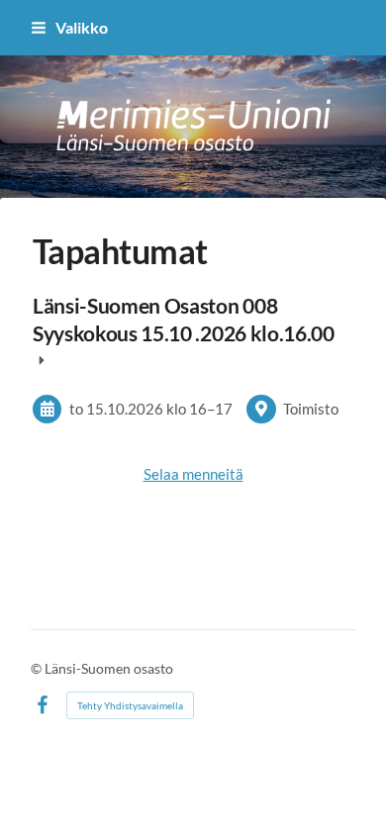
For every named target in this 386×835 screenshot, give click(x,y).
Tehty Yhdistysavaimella (130, 705)
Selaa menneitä (193, 474)
